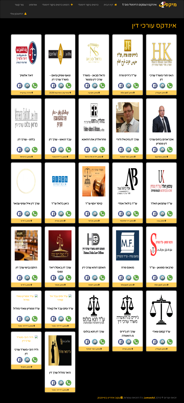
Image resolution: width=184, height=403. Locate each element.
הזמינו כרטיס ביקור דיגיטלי (56, 4)
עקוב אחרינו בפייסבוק (109, 397)
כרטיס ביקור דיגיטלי (88, 4)
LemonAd (149, 397)
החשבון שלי (17, 13)
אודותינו (33, 4)
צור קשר (19, 4)
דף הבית (109, 4)
